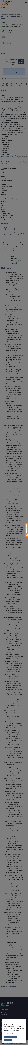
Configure (8, 1040)
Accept (7, 1037)
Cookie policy (13, 1034)
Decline (13, 1037)
